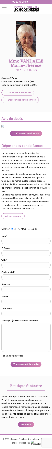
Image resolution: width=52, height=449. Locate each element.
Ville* (4, 260)
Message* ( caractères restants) (19, 321)
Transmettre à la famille (26, 364)
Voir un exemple (13, 216)
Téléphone (6, 308)
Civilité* (5, 229)
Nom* (4, 236)
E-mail (4, 296)
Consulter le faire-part (19, 92)
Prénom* (6, 248)
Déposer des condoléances (21, 100)
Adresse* (6, 284)
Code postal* (8, 272)
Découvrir (26, 424)
